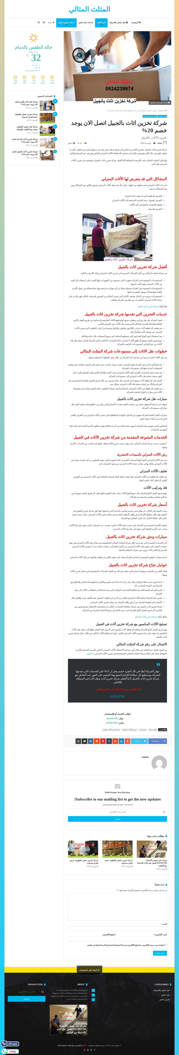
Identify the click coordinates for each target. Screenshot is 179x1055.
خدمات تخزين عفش (66, 22)
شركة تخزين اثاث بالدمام (146, 617)
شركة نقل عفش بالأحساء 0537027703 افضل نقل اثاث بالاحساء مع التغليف (152, 863)
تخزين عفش (152, 110)
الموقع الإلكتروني (109, 935)
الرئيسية (135, 22)
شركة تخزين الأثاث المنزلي (111, 730)
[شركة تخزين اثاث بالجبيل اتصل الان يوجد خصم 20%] (47, 155)
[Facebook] (94, 1050)
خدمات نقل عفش (86, 22)
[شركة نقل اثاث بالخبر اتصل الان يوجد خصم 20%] (47, 106)
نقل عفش (165, 995)
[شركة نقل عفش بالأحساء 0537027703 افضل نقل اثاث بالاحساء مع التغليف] (152, 849)
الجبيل (89, 653)
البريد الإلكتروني (160, 935)
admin (159, 143)
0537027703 (117, 696)
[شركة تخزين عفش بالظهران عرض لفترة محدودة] (83, 849)
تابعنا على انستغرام (89, 970)
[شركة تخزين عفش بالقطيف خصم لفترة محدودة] (117, 849)
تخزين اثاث (142, 730)
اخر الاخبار (101, 22)
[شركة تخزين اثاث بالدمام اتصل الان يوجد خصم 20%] (47, 143)
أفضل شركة (152, 730)
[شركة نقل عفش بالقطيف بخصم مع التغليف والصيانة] (47, 130)
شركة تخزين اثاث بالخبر (148, 306)
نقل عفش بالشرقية (117, 22)
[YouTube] (88, 1050)
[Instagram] (84, 1050)
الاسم (164, 924)
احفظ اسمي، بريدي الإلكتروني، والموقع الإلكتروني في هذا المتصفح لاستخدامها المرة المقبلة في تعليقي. (126, 945)
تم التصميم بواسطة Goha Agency (70, 1045)
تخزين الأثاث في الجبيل (129, 730)
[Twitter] (91, 1050)
